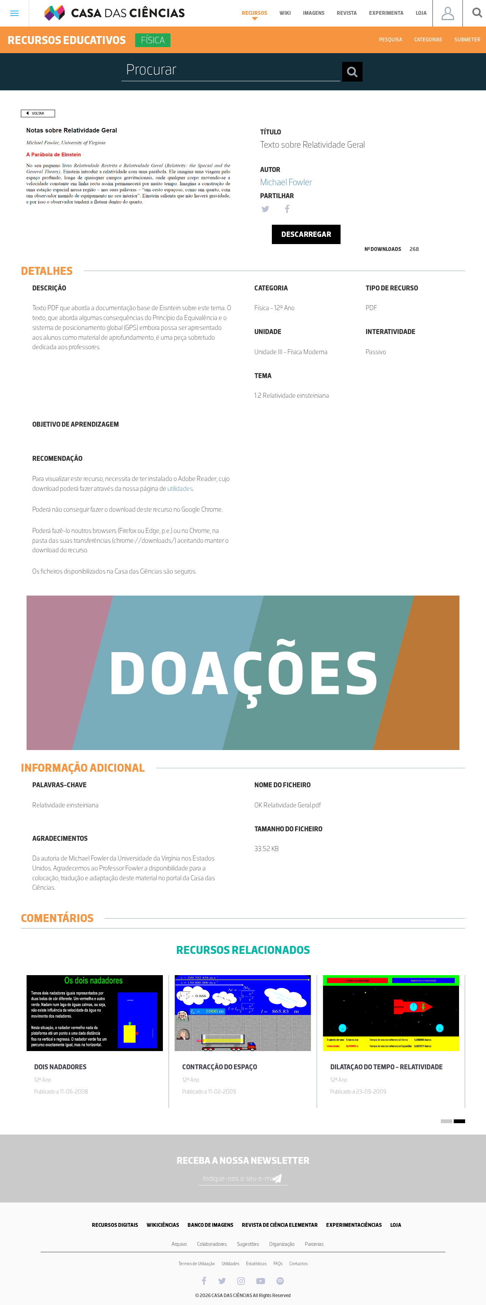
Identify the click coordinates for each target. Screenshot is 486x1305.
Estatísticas (256, 1263)
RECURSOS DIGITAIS (115, 1225)
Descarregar (306, 234)
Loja (421, 13)
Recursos (254, 13)
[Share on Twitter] (265, 209)
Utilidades (230, 1263)
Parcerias (314, 1244)
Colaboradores (212, 1244)
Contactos (298, 1263)
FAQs (277, 1263)
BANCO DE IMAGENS (211, 1225)
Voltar (38, 113)
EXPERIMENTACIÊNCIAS (354, 1225)
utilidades (180, 488)
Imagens (314, 13)
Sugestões (248, 1244)
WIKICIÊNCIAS (163, 1225)
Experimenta (386, 13)
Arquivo (179, 1244)
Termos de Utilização (196, 1263)
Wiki (285, 13)
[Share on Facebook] (287, 209)
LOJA (395, 1225)
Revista (347, 13)
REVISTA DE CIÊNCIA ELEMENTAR (280, 1225)
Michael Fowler (286, 182)
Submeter (467, 39)
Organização (282, 1244)
